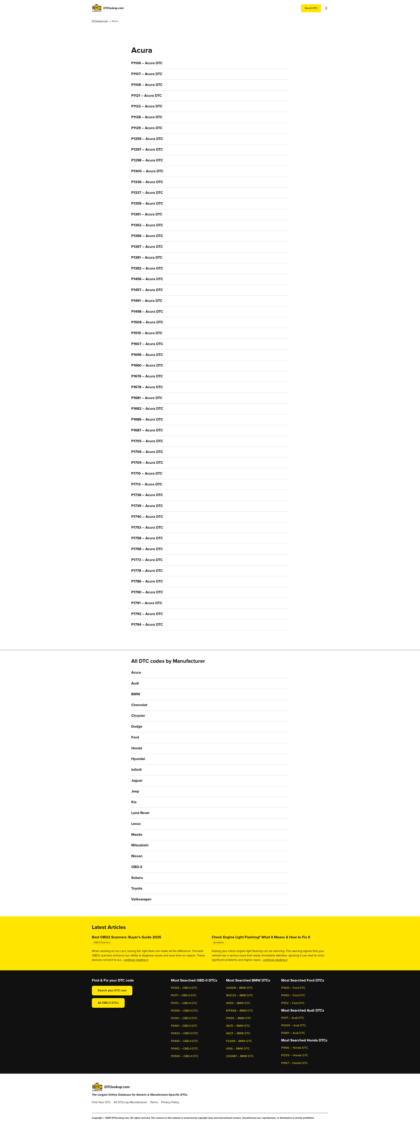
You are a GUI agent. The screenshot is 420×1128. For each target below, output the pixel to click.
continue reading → (136, 960)
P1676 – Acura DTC (147, 376)
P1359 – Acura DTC (147, 203)
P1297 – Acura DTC (147, 149)
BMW (135, 694)
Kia (133, 802)
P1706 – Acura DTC (147, 452)
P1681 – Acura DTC (146, 398)
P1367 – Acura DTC (147, 247)
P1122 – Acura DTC (146, 106)
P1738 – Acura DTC (147, 495)
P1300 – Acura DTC (147, 171)
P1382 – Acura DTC (147, 268)
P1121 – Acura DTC (146, 96)
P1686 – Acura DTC (147, 419)
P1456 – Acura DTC (147, 279)
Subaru (137, 878)
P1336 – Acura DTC (147, 182)
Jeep (135, 791)
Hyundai (138, 759)
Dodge (136, 726)
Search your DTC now (112, 990)
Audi (135, 683)
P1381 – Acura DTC (146, 257)
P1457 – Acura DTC (147, 290)
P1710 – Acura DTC (146, 473)
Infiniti (136, 770)
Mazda (136, 835)
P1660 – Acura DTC (147, 365)
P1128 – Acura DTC (146, 117)
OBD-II (136, 867)
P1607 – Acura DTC (147, 344)
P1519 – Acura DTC (146, 333)
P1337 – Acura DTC (147, 193)
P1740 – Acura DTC (147, 517)
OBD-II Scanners (102, 942)
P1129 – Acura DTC (146, 128)
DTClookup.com (113, 8)
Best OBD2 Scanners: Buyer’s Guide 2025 (126, 937)
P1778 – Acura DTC (147, 571)
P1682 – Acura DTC (147, 409)
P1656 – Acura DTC (147, 355)
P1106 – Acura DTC (147, 63)
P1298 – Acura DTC (147, 160)
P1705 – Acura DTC (147, 441)
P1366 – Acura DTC (147, 236)
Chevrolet (139, 705)
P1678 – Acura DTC (147, 387)
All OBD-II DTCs (108, 1002)
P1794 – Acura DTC (147, 624)
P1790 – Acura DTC (147, 592)
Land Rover (140, 813)
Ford (135, 737)
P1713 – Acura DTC (146, 484)
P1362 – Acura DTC (147, 225)
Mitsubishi (139, 845)
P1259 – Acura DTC (147, 139)
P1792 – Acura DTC (147, 614)
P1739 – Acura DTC (147, 506)
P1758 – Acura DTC (147, 538)
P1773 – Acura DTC (147, 560)
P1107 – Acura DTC (146, 74)
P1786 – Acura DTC (147, 581)
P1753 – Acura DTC (147, 527)
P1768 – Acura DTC (147, 549)
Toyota (136, 888)
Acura (136, 672)
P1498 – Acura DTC (147, 311)
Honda (136, 748)
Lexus (136, 824)
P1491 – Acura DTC (146, 301)
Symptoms (218, 942)
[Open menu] (326, 8)
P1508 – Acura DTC (147, 322)
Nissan (137, 856)
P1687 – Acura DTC (147, 430)
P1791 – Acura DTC (146, 603)
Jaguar (137, 780)
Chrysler (138, 716)
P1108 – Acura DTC (147, 85)
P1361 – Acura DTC (146, 214)
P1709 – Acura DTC (147, 463)
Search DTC (311, 8)
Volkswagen (141, 899)
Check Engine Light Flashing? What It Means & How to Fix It (261, 937)
